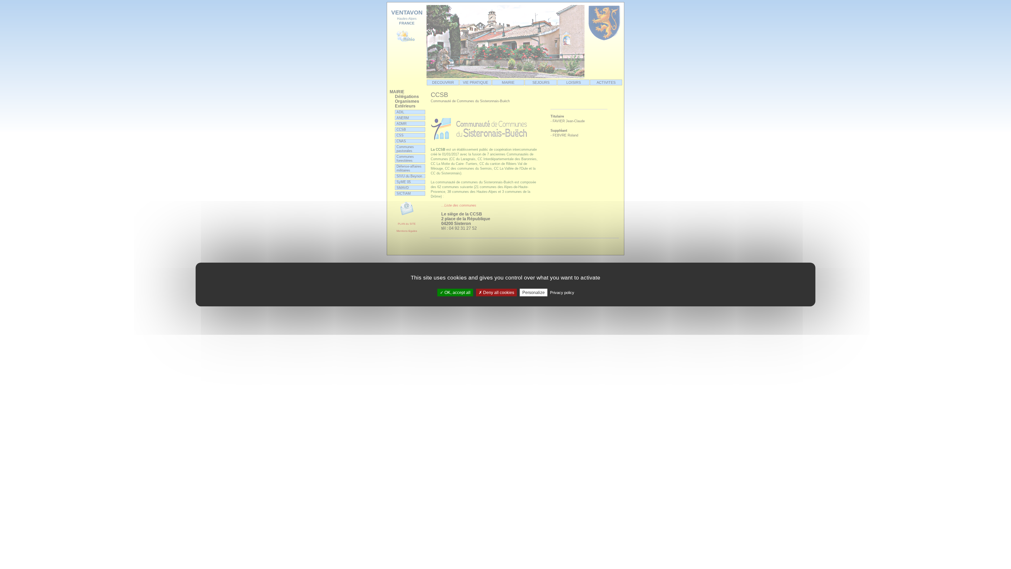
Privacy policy (562, 292)
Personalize (533, 292)
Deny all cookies (498, 292)
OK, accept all (456, 292)
